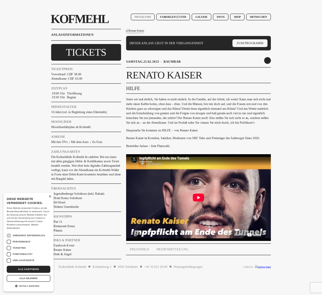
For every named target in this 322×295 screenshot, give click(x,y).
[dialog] (28, 242)
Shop (237, 16)
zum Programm (250, 43)
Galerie (201, 16)
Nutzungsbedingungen (188, 266)
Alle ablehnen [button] (28, 278)
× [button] (50, 196)
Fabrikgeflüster (173, 16)
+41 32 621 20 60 (155, 266)
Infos (221, 16)
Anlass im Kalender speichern (267, 60)
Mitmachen (258, 16)
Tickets (86, 52)
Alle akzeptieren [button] (28, 269)
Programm (143, 16)
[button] (28, 286)
